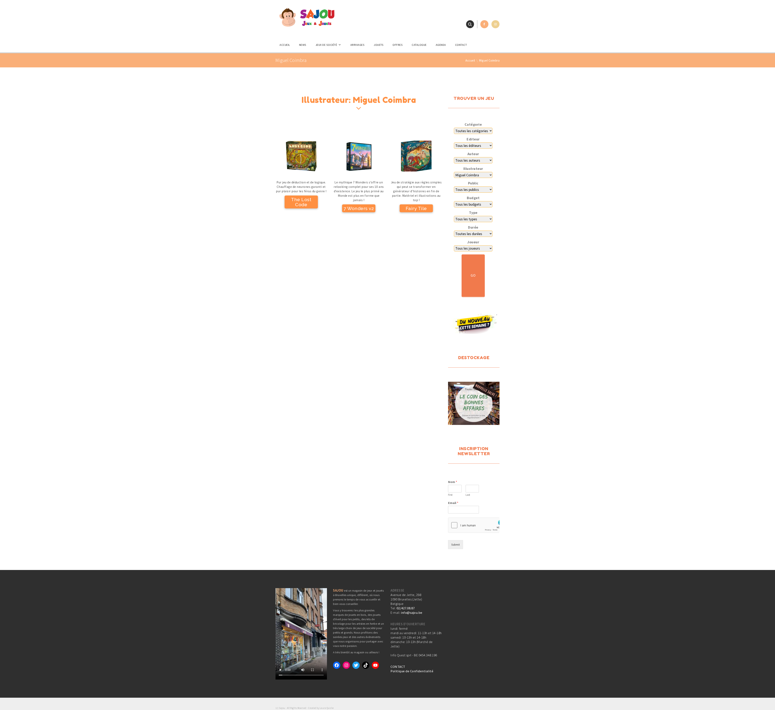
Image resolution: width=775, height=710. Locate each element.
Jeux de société (326, 45)
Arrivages (357, 45)
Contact (461, 45)
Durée (473, 227)
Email (453, 503)
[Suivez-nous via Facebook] (484, 24)
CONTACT (398, 666)
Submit (455, 544)
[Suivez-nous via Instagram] (495, 24)
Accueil (285, 45)
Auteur (473, 154)
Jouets (378, 45)
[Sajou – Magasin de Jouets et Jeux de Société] (306, 17)
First (450, 495)
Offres (398, 45)
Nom (452, 482)
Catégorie (473, 124)
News (302, 45)
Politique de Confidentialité (412, 671)
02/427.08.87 (406, 608)
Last (468, 495)
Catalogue (419, 45)
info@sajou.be (411, 612)
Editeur (473, 139)
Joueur (473, 242)
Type (473, 212)
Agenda (441, 45)
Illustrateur (473, 168)
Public (473, 183)
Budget (473, 198)
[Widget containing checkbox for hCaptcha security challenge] (474, 525)
